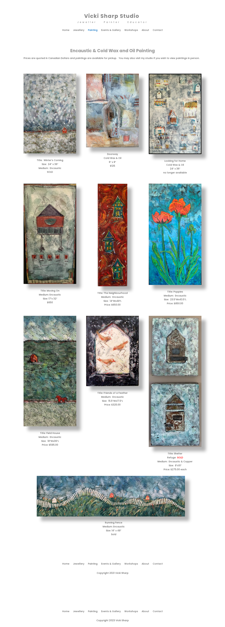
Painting (93, 30)
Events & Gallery (111, 30)
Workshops (131, 30)
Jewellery (78, 30)
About (145, 30)
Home (65, 30)
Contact (158, 30)
